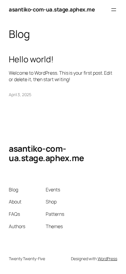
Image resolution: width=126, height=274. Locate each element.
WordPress (107, 258)
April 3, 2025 (20, 94)
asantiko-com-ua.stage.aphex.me (52, 9)
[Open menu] (113, 9)
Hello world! (31, 59)
